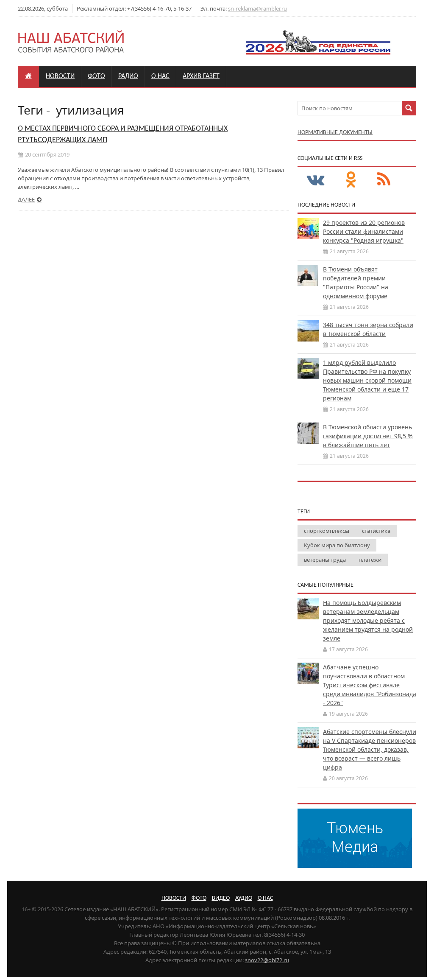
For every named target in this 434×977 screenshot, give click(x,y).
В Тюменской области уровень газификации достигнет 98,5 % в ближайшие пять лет (368, 436)
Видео (221, 898)
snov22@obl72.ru (267, 960)
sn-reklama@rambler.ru (257, 8)
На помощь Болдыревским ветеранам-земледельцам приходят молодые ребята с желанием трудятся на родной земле (368, 620)
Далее (26, 199)
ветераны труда (325, 559)
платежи (370, 559)
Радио (128, 76)
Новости (60, 76)
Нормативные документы (335, 132)
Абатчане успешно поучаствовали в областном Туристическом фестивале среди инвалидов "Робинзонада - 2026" (369, 685)
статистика (376, 531)
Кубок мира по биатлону (337, 545)
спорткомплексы (326, 531)
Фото (96, 76)
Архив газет (201, 76)
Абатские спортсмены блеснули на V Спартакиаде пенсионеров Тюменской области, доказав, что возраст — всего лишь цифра (369, 749)
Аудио (243, 898)
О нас (160, 76)
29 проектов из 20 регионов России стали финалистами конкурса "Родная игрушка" (364, 231)
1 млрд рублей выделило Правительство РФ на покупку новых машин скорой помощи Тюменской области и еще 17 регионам (367, 380)
